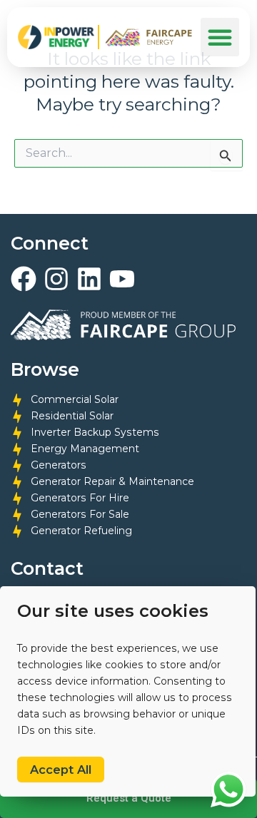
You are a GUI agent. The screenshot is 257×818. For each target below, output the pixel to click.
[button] (220, 37)
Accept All (60, 769)
